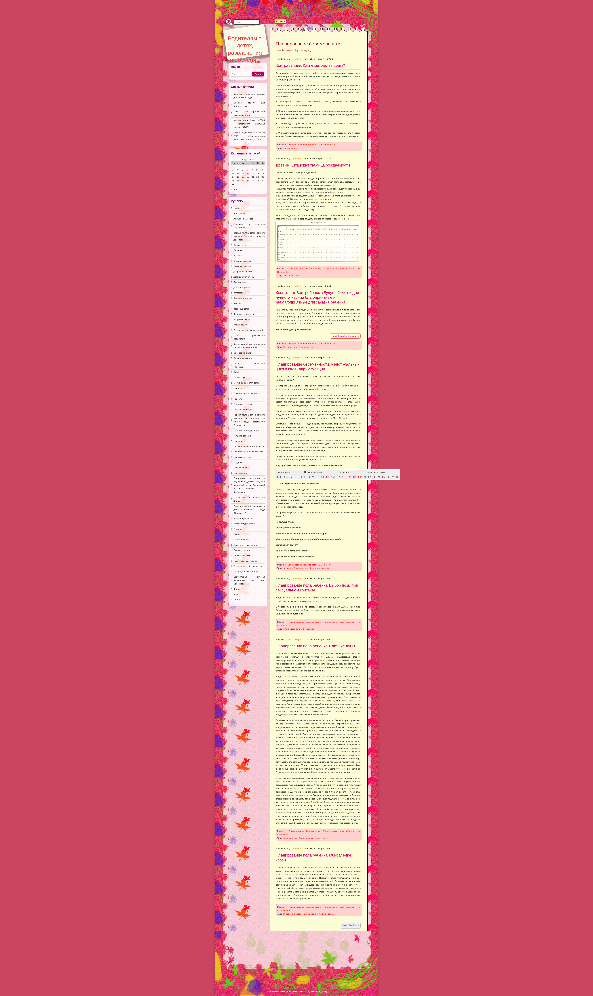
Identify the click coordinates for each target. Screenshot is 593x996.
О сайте (280, 21)
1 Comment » (325, 564)
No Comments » (327, 144)
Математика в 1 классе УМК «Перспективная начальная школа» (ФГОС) (249, 123)
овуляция (288, 568)
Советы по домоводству (245, 545)
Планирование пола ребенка (338, 268)
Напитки (237, 388)
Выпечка (237, 250)
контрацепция (290, 148)
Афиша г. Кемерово (243, 218)
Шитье (236, 589)
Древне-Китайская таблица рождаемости (313, 165)
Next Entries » (350, 925)
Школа (236, 594)
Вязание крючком (242, 261)
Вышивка (238, 255)
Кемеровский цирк (242, 353)
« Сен (234, 189)
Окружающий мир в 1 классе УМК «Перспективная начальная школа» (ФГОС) (249, 136)
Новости (237, 399)
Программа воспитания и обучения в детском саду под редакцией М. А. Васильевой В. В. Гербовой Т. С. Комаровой (249, 485)
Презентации (240, 473)
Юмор (236, 599)
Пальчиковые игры (242, 404)
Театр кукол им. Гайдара (246, 571)
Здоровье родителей (243, 314)
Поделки (237, 462)
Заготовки (238, 292)
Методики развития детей (246, 383)
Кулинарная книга (242, 358)
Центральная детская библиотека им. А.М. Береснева (249, 580)
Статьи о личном (241, 550)
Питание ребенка (242, 436)
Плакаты (237, 441)
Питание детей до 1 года (246, 430)
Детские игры (240, 282)
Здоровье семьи (241, 319)
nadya (297, 59)
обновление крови (292, 914)
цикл (327, 568)
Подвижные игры (242, 457)
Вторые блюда (240, 245)
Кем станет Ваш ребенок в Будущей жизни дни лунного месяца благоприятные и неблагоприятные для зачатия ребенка (317, 297)
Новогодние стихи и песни (246, 393)
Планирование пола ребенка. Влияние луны (315, 646)
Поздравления (240, 467)
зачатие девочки (291, 275)
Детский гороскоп (242, 287)
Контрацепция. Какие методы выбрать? (310, 65)
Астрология (239, 213)
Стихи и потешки (241, 555)
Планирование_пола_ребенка (298, 629)
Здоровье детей (241, 309)
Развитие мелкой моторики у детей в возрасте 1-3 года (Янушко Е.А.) (249, 509)
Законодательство (242, 298)
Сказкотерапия (241, 539)
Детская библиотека (243, 277)
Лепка (236, 372)
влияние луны (290, 838)
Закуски (237, 303)
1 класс (237, 208)
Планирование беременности (302, 144)
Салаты (237, 529)
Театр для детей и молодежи (248, 566)
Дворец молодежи (242, 271)
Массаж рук (239, 377)
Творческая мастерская (245, 561)
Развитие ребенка (242, 518)
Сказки (236, 534)
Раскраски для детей (244, 523)
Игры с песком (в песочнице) (248, 330)
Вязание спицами (242, 266)
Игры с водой (240, 324)
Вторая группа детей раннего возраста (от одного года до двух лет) (249, 236)
